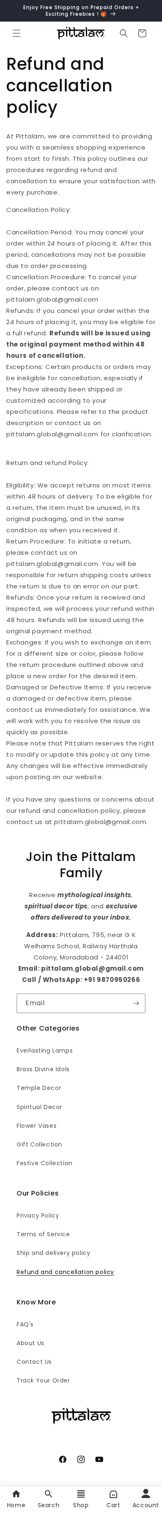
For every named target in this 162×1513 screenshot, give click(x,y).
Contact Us (34, 1362)
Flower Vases (36, 1126)
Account (146, 1505)
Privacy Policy (38, 1215)
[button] (16, 33)
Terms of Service (43, 1234)
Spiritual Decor (39, 1107)
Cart (113, 1505)
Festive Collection (45, 1163)
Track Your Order (43, 1380)
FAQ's (25, 1324)
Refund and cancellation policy (65, 1272)
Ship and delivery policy (53, 1253)
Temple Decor (39, 1088)
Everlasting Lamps (45, 1050)
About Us (30, 1343)
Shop (80, 1505)
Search (49, 1505)
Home (16, 1505)
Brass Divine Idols (43, 1069)
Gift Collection (39, 1144)
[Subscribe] (136, 1003)
